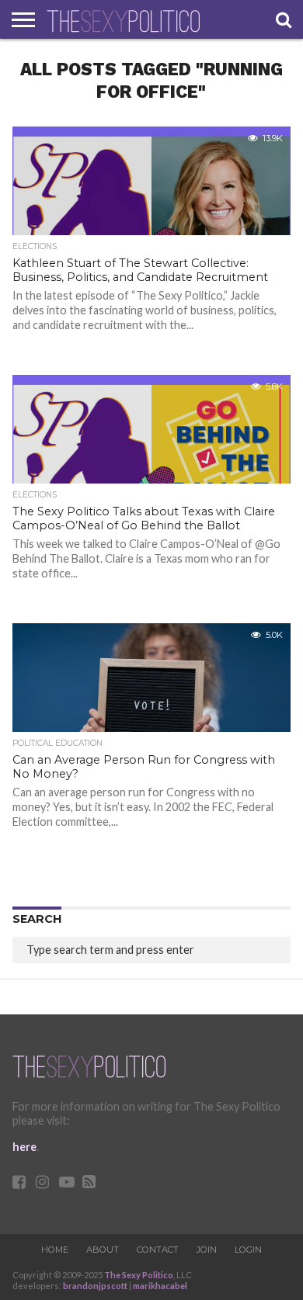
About (102, 1249)
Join (207, 1249)
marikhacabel (160, 1286)
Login (248, 1249)
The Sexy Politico (138, 1275)
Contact (158, 1249)
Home (54, 1249)
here (24, 1146)
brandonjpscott (95, 1286)
